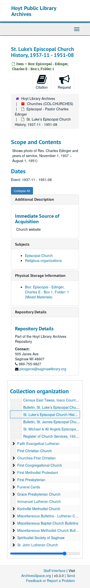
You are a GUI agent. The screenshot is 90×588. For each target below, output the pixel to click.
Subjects (22, 244)
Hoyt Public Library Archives (33, 10)
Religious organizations (43, 260)
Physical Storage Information (40, 275)
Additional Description (34, 199)
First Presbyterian (31, 479)
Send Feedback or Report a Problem (50, 578)
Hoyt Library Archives (38, 98)
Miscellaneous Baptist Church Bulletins (47, 523)
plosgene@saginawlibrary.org (43, 368)
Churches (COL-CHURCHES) (50, 103)
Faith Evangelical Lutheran (38, 443)
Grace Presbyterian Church (38, 494)
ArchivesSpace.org (36, 575)
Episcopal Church (39, 255)
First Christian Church (34, 450)
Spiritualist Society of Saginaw (40, 537)
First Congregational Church (39, 465)
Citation (42, 87)
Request (64, 87)
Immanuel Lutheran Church (39, 501)
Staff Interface (55, 570)
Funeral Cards (28, 486)
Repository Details (30, 312)
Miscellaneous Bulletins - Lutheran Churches (52, 515)
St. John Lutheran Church (37, 544)
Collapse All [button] (22, 191)
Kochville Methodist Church (38, 508)
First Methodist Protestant (37, 472)
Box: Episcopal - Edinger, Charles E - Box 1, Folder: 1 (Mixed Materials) (47, 291)
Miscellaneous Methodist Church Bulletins (50, 530)
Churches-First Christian (36, 457)
